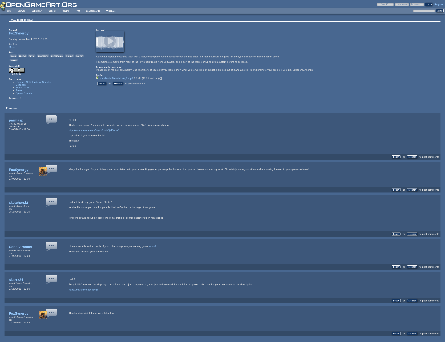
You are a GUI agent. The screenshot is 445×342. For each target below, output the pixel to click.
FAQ (78, 11)
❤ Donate (111, 11)
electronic (57, 55)
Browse (21, 11)
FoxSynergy (19, 33)
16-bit (79, 55)
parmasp (16, 120)
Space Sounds (24, 93)
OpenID (384, 4)
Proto (19, 90)
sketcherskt (18, 203)
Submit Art (37, 11)
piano (32, 55)
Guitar (22, 55)
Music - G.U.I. (23, 87)
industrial (43, 55)
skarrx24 (16, 280)
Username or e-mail (402, 4)
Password (415, 4)
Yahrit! (152, 246)
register (118, 83)
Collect (51, 11)
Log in (102, 83)
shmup (13, 60)
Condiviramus (20, 247)
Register (439, 4)
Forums (65, 11)
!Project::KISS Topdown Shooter (33, 82)
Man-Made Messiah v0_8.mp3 (116, 78)
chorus (69, 55)
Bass (13, 55)
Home (8, 11)
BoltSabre (21, 84)
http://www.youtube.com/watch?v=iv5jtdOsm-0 (94, 130)
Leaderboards (93, 11)
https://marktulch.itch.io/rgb (83, 289)
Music (12, 47)
